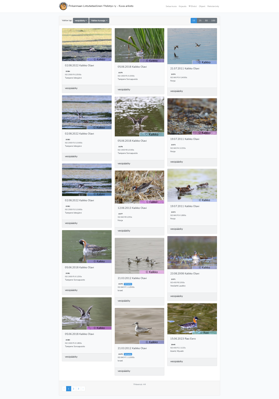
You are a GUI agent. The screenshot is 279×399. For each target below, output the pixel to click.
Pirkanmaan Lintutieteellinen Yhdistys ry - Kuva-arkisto (100, 6)
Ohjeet (202, 6)
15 (194, 20)
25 (200, 20)
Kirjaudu (182, 6)
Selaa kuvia (171, 6)
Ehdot (194, 6)
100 (213, 20)
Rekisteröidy (213, 6)
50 (206, 20)
